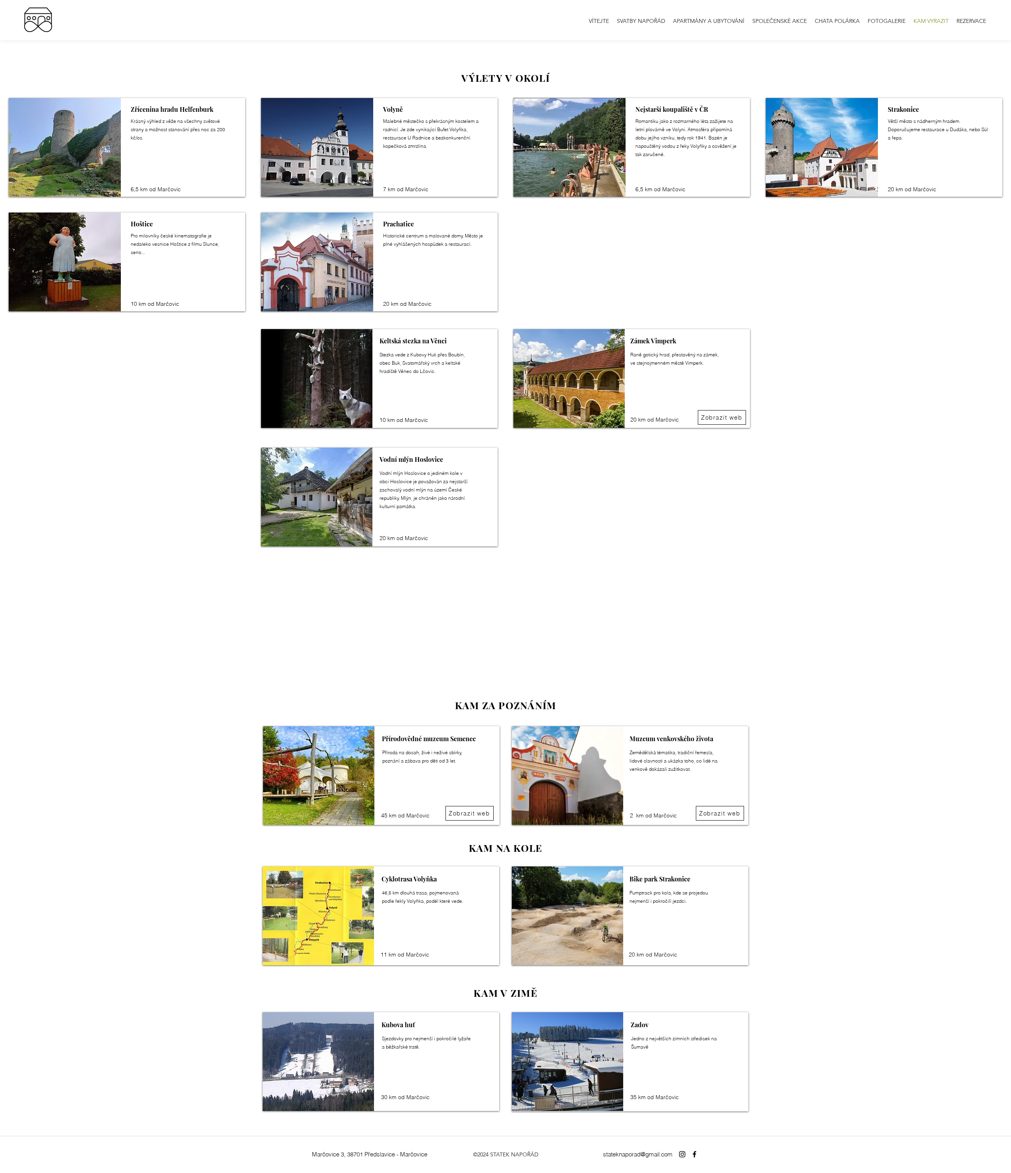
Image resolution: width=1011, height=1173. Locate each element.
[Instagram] (682, 1154)
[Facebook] (694, 1154)
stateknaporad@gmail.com (638, 1154)
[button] (887, 21)
